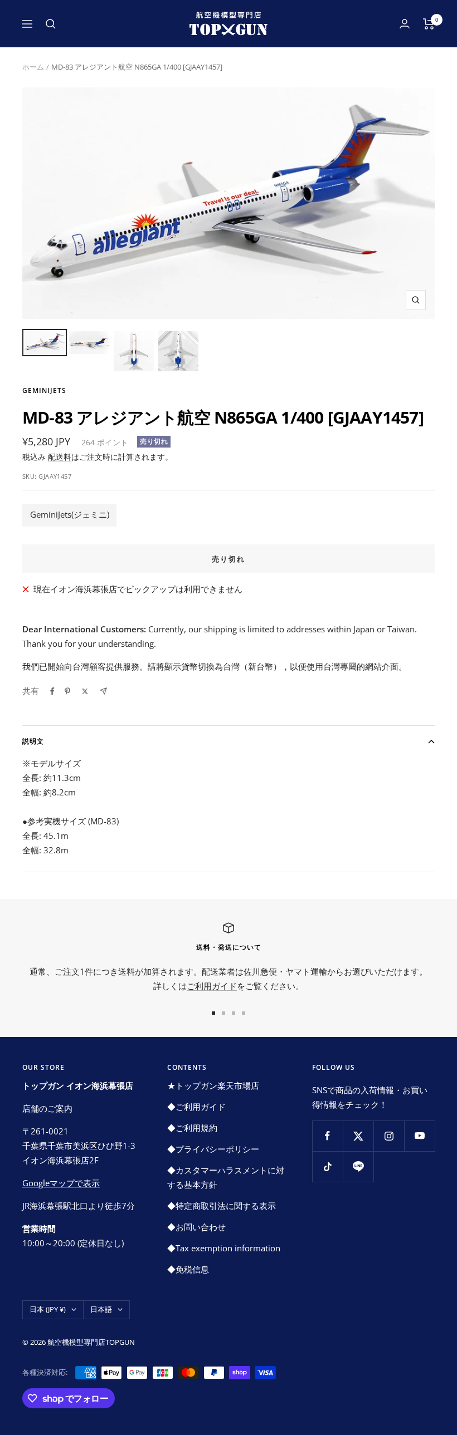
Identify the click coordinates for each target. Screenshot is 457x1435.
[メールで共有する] (103, 691)
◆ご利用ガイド (196, 1106)
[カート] (429, 24)
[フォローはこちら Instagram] (388, 1136)
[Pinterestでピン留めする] (67, 691)
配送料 (59, 456)
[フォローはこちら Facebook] (327, 1136)
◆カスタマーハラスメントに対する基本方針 (225, 1177)
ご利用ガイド (212, 985)
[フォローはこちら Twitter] (358, 1136)
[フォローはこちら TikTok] (327, 1166)
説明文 (33, 741)
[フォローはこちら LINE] (358, 1166)
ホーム (33, 67)
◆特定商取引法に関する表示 (221, 1205)
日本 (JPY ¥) (48, 1309)
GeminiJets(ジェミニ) (69, 514)
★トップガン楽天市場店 (213, 1085)
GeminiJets (44, 390)
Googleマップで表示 (61, 1182)
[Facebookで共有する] (52, 691)
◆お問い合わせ (196, 1226)
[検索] (51, 24)
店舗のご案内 (47, 1108)
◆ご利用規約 (192, 1127)
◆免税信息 (188, 1269)
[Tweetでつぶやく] (85, 691)
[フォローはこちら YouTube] (419, 1136)
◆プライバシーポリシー (213, 1148)
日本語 (101, 1309)
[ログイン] (405, 23)
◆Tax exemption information (223, 1248)
